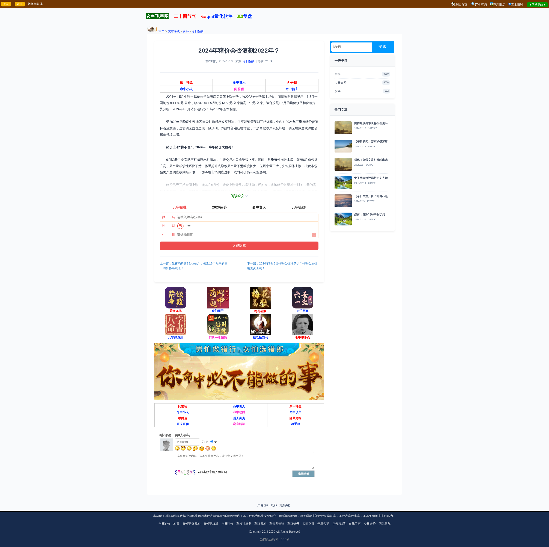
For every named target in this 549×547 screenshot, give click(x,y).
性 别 (168, 226)
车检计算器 (243, 523)
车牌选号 (293, 523)
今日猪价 (198, 31)
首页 (161, 31)
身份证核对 (210, 523)
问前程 (239, 89)
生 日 (168, 234)
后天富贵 (239, 418)
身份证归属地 (191, 523)
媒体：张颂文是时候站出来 (371, 159)
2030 (272, 531)
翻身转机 (239, 424)
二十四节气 (185, 16)
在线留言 (355, 523)
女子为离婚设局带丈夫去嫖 (371, 178)
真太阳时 (517, 4)
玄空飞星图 (157, 16)
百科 (186, 31)
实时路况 (308, 523)
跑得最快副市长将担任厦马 (371, 123)
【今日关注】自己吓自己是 (371, 196)
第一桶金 (186, 82)
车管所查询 (276, 523)
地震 (176, 523)
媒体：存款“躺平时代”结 (369, 214)
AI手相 (292, 82)
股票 (362, 91)
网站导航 (385, 523)
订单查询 (481, 4)
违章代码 (323, 523)
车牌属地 (260, 523)
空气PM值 (339, 523)
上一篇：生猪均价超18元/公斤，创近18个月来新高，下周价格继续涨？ (195, 266)
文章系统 (174, 31)
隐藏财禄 (296, 418)
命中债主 (291, 89)
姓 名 (168, 217)
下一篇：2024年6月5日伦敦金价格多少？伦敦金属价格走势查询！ (282, 266)
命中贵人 (239, 82)
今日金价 (362, 82)
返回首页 (461, 4)
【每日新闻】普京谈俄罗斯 (371, 141)
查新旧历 (499, 4)
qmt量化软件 (219, 16)
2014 (265, 531)
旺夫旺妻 (183, 424)
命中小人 (186, 89)
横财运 (182, 418)
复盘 (247, 16)
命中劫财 (239, 412)
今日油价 (164, 523)
